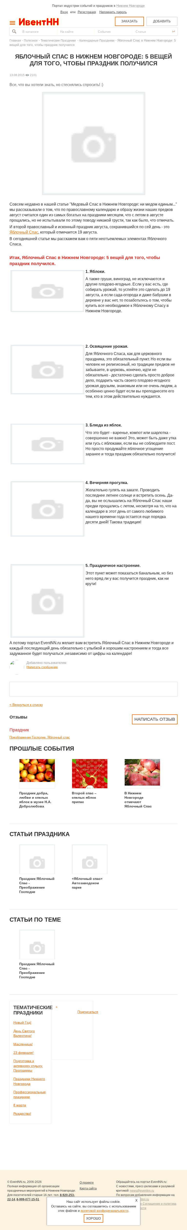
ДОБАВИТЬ (162, 21)
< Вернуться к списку (26, 705)
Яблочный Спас (23, 232)
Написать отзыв (154, 719)
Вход (64, 12)
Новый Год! (22, 1022)
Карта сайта (88, 1188)
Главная (15, 40)
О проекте (87, 1182)
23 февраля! (23, 1053)
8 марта (19, 1105)
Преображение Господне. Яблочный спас (39, 737)
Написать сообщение (42, 667)
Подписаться (87, 1012)
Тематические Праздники (58, 40)
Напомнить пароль (113, 12)
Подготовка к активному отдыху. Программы (28, 1065)
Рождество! (22, 1114)
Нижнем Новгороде (130, 6)
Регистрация (87, 12)
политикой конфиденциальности (104, 1211)
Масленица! (23, 1044)
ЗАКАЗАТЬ (129, 21)
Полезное (31, 40)
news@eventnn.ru (142, 1190)
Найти (13, 31)
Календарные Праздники (96, 40)
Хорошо (93, 1218)
